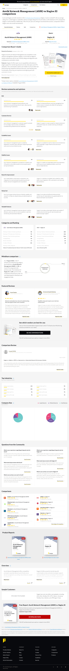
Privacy (37, 649)
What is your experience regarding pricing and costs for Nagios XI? (50, 450)
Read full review (26, 316)
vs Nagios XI (44, 496)
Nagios (61, 583)
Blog (20, 652)
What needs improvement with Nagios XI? (47, 461)
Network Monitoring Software (35, 629)
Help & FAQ (5, 657)
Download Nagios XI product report (51, 557)
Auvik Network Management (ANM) (18, 37)
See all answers (27, 459)
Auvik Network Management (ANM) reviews (20, 41)
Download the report (63, 46)
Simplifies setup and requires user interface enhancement (48, 301)
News (20, 655)
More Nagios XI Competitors (57, 524)
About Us (21, 649)
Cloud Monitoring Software (56, 629)
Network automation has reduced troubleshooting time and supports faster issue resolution (17, 301)
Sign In (63, 4)
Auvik (28, 583)
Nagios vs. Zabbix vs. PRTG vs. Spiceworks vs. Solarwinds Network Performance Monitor (25, 360)
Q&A (25, 27)
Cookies (37, 652)
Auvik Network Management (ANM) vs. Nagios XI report (17, 627)
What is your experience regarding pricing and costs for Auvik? (17, 450)
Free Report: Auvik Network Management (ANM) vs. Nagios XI (42, 605)
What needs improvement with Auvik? (13, 462)
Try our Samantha (34, 1)
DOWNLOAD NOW (35, 617)
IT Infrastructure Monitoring (32, 18)
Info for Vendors (7, 652)
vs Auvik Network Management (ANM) (18, 496)
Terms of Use (38, 655)
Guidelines (37, 657)
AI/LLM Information (7, 660)
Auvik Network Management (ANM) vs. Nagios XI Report (53, 27)
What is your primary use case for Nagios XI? (47, 471)
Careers (21, 657)
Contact (21, 660)
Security (37, 660)
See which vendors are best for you (32, 323)
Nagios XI (51, 37)
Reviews (18, 27)
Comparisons (32, 27)
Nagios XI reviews (52, 41)
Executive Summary (8, 27)
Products (53, 655)
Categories (54, 649)
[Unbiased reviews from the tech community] (6, 4)
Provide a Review (7, 649)
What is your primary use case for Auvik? (13, 475)
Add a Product (6, 655)
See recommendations (34, 333)
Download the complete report (53, 72)
